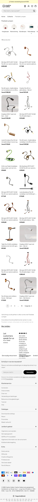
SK (17, 500)
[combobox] (19, 11)
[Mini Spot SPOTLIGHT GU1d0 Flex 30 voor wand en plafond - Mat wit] (9, 259)
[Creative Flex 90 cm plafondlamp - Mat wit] (28, 77)
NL (9, 500)
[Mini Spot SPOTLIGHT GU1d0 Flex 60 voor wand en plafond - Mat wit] (9, 51)
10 (21, 306)
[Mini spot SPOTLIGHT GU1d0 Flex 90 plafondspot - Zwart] (28, 259)
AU (1, 499)
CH (9, 499)
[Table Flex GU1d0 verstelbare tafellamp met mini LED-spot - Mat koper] (9, 233)
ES (20, 499)
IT (36, 499)
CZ (12, 499)
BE (6, 499)
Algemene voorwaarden (29, 377)
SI (23, 500)
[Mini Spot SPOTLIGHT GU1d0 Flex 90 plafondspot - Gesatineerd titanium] (28, 103)
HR (29, 499)
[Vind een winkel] (25, 6)
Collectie (10, 16)
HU (31, 499)
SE (20, 500)
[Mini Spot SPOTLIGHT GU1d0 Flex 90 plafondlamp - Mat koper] (28, 207)
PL (12, 500)
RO (15, 500)
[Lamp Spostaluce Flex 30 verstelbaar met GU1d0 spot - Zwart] (28, 181)
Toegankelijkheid (20, 496)
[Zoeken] (34, 11)
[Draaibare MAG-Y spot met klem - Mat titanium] (28, 285)
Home (3, 16)
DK (17, 499)
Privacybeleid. (9, 379)
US (28, 500)
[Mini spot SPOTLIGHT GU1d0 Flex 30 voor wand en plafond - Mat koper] (28, 51)
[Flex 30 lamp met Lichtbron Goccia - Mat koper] (9, 285)
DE (14, 499)
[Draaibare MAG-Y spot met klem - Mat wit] (28, 233)
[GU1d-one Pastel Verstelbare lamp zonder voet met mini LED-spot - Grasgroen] (9, 155)
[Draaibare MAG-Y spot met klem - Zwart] (9, 103)
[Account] (28, 6)
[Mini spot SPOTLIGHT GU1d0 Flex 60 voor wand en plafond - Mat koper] (9, 207)
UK (25, 500)
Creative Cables (10, 487)
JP (6, 500)
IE (34, 499)
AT (3, 499)
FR (23, 499)
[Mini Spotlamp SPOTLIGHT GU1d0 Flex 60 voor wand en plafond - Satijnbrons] (28, 155)
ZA (31, 500)
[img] (24, 333)
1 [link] (7, 306)
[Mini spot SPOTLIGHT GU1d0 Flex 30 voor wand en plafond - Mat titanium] (9, 181)
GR (26, 499)
